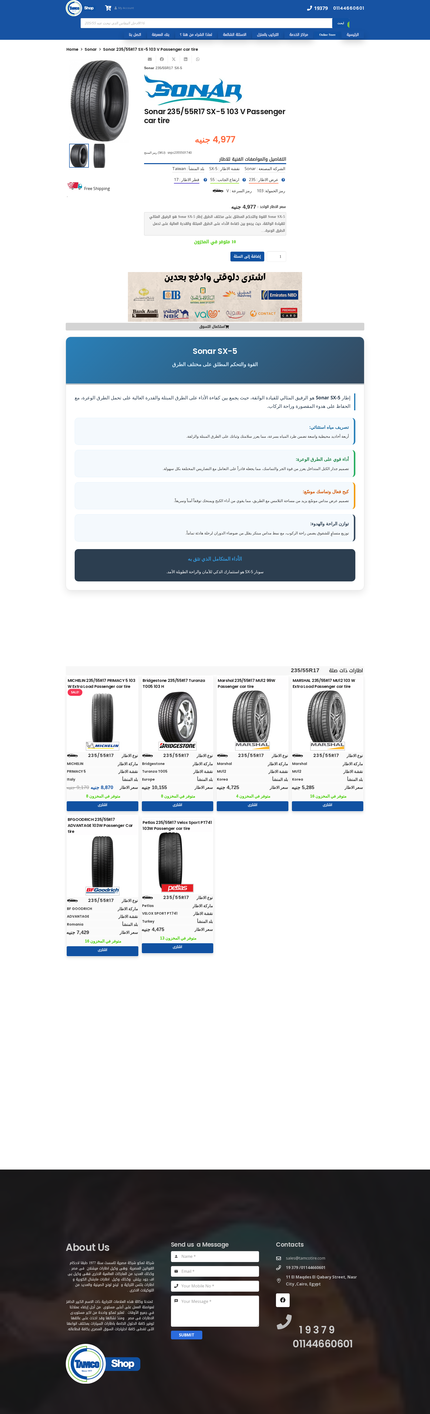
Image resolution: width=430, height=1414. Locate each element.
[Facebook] (283, 1300)
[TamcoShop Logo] (81, 8)
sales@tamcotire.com (305, 1258)
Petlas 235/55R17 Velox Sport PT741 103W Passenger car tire (177, 825)
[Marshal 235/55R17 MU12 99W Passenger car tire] (252, 719)
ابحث (340, 23)
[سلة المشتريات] (108, 8)
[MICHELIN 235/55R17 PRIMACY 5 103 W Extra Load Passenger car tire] (102, 719)
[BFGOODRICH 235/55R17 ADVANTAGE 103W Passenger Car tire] (102, 864)
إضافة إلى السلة (247, 256)
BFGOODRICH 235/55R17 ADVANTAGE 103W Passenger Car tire (100, 825)
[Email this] (150, 59)
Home (72, 49)
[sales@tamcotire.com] (281, 1258)
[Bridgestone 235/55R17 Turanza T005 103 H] (177, 719)
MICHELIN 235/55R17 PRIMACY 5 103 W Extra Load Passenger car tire (101, 683)
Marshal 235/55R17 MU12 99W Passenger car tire (246, 683)
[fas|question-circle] (283, 180)
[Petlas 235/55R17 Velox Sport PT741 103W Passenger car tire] (177, 861)
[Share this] (162, 59)
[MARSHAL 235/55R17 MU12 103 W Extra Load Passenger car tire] (327, 719)
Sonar (91, 49)
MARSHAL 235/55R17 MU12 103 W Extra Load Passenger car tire (324, 683)
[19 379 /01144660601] (281, 1267)
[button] (122, 67)
